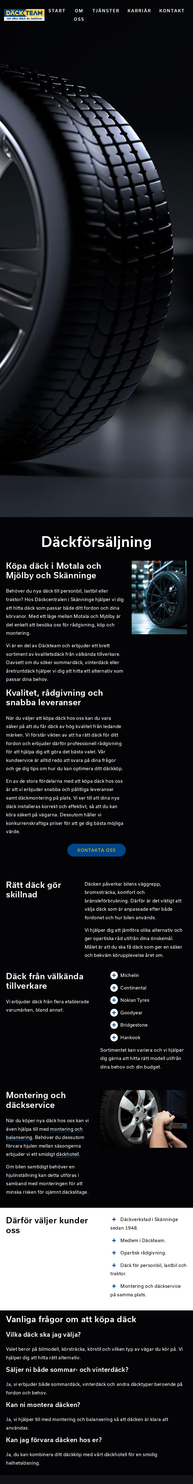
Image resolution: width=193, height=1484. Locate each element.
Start (57, 10)
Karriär (139, 10)
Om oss (79, 15)
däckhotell (67, 1154)
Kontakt (172, 10)
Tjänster (106, 10)
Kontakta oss (96, 850)
